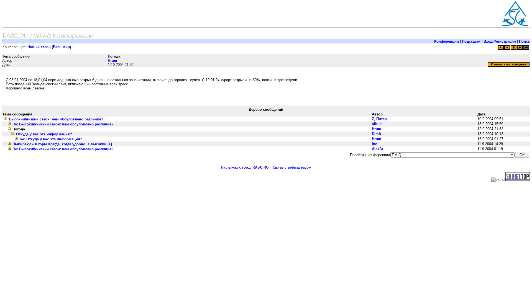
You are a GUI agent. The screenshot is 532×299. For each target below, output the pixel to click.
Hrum (112, 60)
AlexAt (377, 149)
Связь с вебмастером (292, 167)
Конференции (446, 41)
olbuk (377, 124)
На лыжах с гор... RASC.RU (244, 167)
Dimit (376, 134)
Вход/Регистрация (500, 41)
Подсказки (471, 41)
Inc (374, 144)
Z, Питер (379, 119)
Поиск (524, 41)
